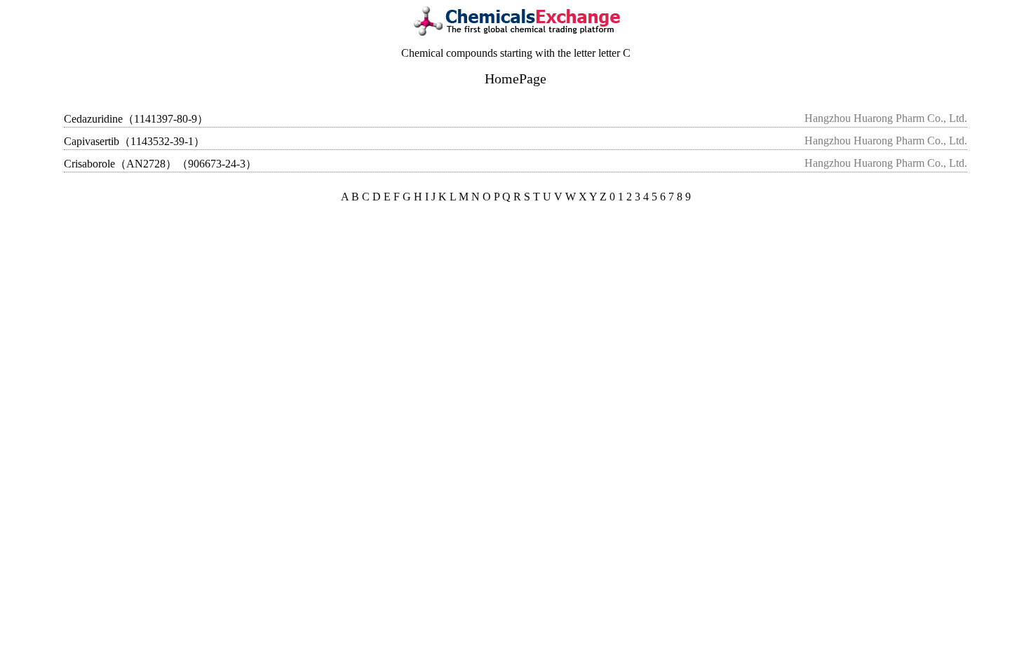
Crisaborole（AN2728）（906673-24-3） (160, 164)
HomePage (515, 78)
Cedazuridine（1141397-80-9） (136, 119)
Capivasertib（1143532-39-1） (134, 141)
